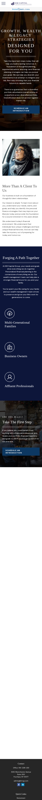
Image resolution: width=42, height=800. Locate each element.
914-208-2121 (24, 768)
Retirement (21, 798)
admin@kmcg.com (21, 781)
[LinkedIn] (22, 784)
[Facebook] (18, 784)
